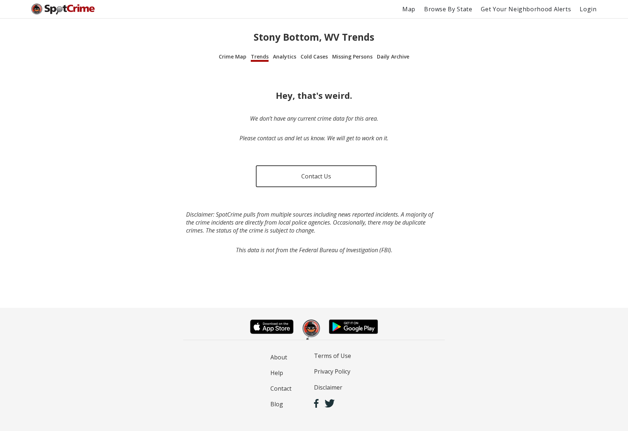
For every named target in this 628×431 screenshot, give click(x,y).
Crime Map (232, 56)
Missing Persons (352, 56)
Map (408, 9)
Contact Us (316, 176)
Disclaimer (328, 387)
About (278, 357)
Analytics (284, 56)
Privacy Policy (332, 371)
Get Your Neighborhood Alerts (526, 9)
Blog (276, 404)
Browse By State (448, 9)
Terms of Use (332, 356)
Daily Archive (393, 56)
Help (276, 373)
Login (588, 9)
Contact (280, 388)
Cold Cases (314, 56)
